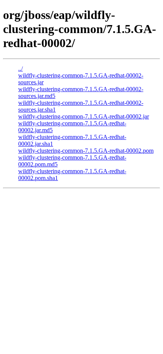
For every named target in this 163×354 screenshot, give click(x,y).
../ (20, 68)
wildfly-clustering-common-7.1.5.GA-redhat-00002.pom (86, 150)
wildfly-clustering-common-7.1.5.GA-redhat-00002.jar (83, 116)
